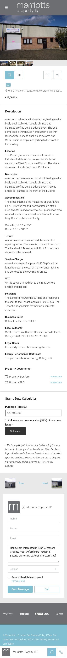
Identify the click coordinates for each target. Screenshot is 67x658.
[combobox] (33, 569)
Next (45, 483)
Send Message (20, 589)
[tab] (9, 75)
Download (56, 376)
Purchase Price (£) (16, 406)
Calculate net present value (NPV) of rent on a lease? (33, 422)
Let (8, 85)
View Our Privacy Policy (33, 635)
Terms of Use (18, 581)
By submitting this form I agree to (28, 579)
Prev (21, 483)
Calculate (15, 431)
